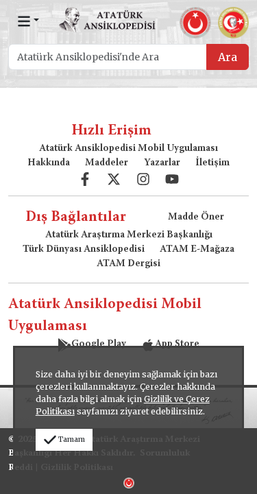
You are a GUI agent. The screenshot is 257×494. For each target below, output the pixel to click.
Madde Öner (196, 217)
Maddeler (106, 163)
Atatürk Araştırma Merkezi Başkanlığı (128, 235)
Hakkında (48, 163)
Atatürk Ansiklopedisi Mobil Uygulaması (128, 149)
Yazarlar (162, 163)
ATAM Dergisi (128, 264)
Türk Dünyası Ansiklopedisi (84, 250)
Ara (227, 57)
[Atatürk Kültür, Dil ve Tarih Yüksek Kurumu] (128, 481)
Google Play (98, 344)
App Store (177, 344)
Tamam (71, 439)
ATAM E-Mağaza (197, 250)
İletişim (212, 163)
